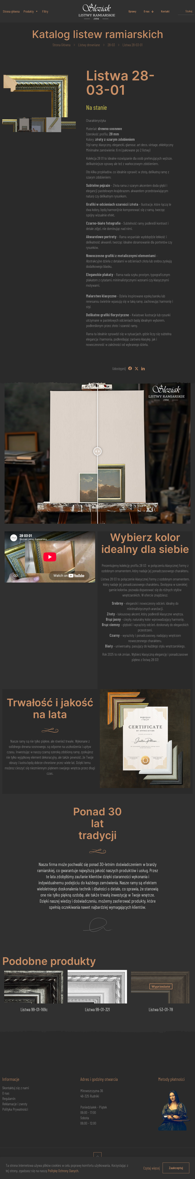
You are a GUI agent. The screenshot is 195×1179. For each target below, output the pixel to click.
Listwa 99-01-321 (97, 1009)
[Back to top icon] (97, 1156)
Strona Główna (61, 44)
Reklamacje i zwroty (14, 1103)
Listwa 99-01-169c (34, 1009)
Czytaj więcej (151, 1168)
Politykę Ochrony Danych (63, 1170)
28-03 (111, 44)
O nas (5, 1093)
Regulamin (8, 1098)
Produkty (28, 11)
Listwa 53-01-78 (161, 1009)
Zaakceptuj (176, 1168)
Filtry (45, 11)
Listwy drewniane (89, 44)
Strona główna (11, 11)
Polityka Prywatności (15, 1109)
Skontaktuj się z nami (15, 1087)
